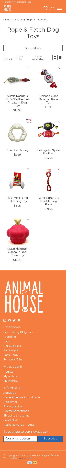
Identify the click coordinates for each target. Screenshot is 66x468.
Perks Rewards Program (19, 424)
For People (10, 350)
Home (6, 19)
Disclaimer (10, 402)
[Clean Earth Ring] (17, 133)
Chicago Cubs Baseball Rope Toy (48, 99)
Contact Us (10, 420)
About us (9, 392)
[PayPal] (35, 463)
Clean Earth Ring (17, 150)
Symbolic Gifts (13, 359)
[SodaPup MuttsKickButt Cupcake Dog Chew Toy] (17, 231)
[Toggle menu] (59, 8)
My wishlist (10, 380)
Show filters (33, 48)
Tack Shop (10, 355)
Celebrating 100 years (17, 332)
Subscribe (50, 438)
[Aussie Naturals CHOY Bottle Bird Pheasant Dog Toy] (17, 78)
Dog (22, 19)
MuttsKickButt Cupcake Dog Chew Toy (17, 252)
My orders (10, 376)
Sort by (21, 57)
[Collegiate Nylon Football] (49, 133)
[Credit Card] (29, 463)
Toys (15, 19)
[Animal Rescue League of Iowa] (7, 8)
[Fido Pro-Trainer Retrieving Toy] (17, 180)
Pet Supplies (12, 345)
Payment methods (16, 411)
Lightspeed (24, 458)
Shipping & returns (16, 415)
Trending (9, 336)
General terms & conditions (21, 397)
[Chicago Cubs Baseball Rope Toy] (49, 78)
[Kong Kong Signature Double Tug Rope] (49, 180)
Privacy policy (12, 406)
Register (9, 371)
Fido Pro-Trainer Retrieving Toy (17, 199)
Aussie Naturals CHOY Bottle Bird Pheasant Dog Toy (17, 100)
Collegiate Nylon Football (48, 152)
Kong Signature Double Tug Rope (48, 201)
